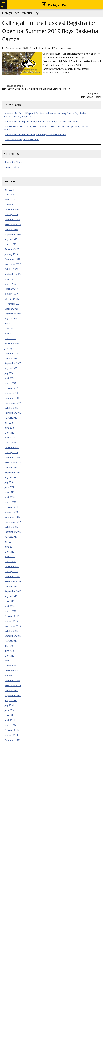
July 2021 (9, 323)
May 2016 (9, 601)
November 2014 (13, 685)
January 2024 (11, 214)
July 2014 (9, 705)
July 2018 (9, 482)
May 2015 (9, 655)
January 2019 (11, 452)
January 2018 (11, 511)
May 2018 (9, 492)
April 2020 (10, 378)
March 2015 (10, 665)
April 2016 (10, 606)
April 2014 (10, 720)
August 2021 (11, 318)
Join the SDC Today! (91, 96)
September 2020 (13, 363)
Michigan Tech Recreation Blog (20, 13)
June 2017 (9, 546)
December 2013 (12, 740)
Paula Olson (44, 48)
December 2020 (12, 353)
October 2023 (11, 229)
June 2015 (9, 650)
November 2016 (13, 581)
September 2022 (13, 274)
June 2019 (9, 427)
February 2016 (12, 616)
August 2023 (11, 239)
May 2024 (9, 194)
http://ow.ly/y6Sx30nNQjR (62, 68)
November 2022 (13, 264)
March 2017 (10, 561)
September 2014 (13, 695)
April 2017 (10, 556)
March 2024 (10, 204)
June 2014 (9, 710)
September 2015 (13, 635)
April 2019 (10, 437)
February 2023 (12, 249)
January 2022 (11, 293)
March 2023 (10, 244)
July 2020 (9, 373)
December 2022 (12, 259)
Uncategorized (12, 167)
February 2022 (12, 288)
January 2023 (11, 254)
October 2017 (11, 526)
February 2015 (12, 670)
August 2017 (11, 536)
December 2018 (12, 457)
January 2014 (11, 735)
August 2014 (11, 700)
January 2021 (11, 348)
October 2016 (11, 586)
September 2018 (13, 472)
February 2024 (12, 209)
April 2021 (10, 333)
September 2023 (13, 234)
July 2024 (9, 189)
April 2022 (10, 279)
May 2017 (9, 551)
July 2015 (9, 645)
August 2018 (11, 477)
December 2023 (12, 219)
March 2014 (10, 725)
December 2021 (12, 298)
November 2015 (13, 626)
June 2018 (9, 487)
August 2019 (11, 417)
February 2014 (12, 730)
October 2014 (11, 690)
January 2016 (11, 621)
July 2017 (9, 541)
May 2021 (9, 328)
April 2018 (10, 497)
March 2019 (10, 442)
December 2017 (12, 516)
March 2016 (10, 611)
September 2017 (13, 531)
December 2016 (12, 576)
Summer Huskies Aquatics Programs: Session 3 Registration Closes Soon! (41, 121)
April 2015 (10, 660)
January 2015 (11, 675)
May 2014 (9, 715)
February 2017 (12, 566)
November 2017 (13, 521)
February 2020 (12, 388)
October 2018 (11, 467)
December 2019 (12, 397)
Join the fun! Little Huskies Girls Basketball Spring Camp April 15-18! (36, 88)
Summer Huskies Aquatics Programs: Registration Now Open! (35, 134)
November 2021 (13, 303)
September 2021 (13, 313)
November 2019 (13, 402)
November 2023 (13, 224)
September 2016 (13, 591)
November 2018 (13, 462)
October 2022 (11, 269)
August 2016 (11, 596)
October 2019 (11, 407)
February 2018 (12, 506)
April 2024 (10, 199)
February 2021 (12, 343)
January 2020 (11, 393)
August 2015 (11, 640)
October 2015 (11, 630)
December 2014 (12, 680)
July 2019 (9, 422)
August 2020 (11, 368)
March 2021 (10, 338)
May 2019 (9, 432)
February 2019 (12, 447)
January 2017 (11, 571)
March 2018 (10, 502)
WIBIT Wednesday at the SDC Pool (22, 139)
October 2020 (11, 358)
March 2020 (10, 383)
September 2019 (13, 412)
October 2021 (11, 308)
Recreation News (63, 48)
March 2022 (10, 284)
